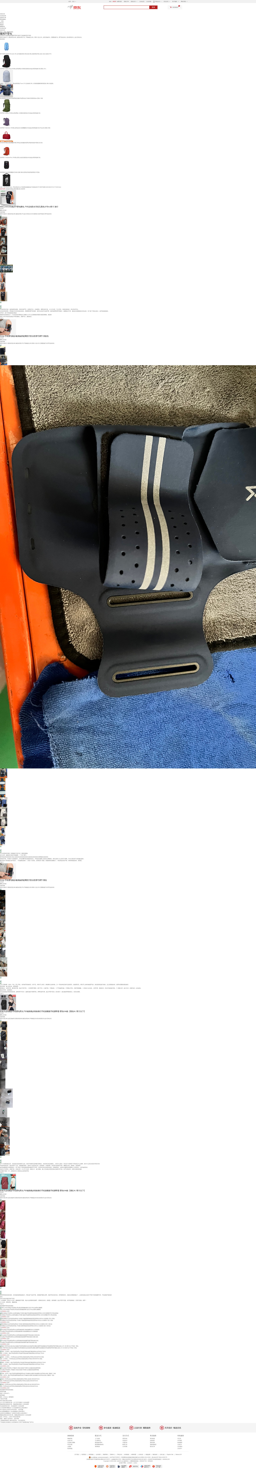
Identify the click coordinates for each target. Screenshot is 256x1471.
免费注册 (119, 1)
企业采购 (148, 1)
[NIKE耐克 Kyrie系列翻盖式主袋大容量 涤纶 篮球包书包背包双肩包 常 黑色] (6, 165)
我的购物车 (175, 7)
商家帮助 (105, 1454)
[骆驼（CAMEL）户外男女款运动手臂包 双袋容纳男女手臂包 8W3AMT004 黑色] (22, 1357)
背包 (5, 32)
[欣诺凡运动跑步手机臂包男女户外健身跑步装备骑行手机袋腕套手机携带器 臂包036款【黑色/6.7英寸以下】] (8, 1002)
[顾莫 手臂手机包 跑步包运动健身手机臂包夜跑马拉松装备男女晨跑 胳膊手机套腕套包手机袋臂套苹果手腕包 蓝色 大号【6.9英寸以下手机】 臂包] (39, 1346)
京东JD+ (180, 1448)
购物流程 (70, 1438)
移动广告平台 (30, 1422)
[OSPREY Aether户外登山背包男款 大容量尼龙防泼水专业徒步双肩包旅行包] (6, 105)
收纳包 (2, 23)
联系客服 (70, 1448)
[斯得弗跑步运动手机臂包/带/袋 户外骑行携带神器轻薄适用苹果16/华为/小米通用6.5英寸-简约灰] (26, 1324)
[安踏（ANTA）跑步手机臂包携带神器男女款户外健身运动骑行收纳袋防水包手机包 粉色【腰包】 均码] (28, 1373)
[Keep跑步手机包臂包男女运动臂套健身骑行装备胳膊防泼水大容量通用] (19, 1329)
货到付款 (124, 1438)
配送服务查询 (98, 1442)
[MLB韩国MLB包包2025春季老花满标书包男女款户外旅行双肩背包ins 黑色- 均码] (6, 91)
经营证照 (150, 1461)
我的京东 (133, 1)
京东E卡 (180, 1444)
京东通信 (180, 1446)
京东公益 (162, 1454)
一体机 (2, 21)
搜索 (153, 7)
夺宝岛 (179, 1438)
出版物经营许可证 (116, 1459)
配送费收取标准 (99, 1444)
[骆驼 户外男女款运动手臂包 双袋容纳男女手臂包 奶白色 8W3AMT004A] (20, 1384)
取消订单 (152, 1446)
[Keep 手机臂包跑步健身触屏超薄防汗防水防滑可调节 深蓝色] (8, 327)
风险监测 (148, 1454)
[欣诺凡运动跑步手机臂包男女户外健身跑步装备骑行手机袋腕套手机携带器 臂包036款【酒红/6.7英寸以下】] (8, 1181)
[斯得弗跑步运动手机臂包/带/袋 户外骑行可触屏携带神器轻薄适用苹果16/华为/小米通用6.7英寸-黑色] (27, 1318)
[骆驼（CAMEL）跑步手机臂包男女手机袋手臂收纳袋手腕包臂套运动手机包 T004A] (23, 1351)
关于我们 (76, 1454)
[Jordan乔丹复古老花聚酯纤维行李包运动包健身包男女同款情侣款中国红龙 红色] (6, 135)
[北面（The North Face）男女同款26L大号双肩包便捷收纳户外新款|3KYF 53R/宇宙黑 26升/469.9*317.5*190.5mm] (6, 179)
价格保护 (152, 1440)
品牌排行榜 (3, 17)
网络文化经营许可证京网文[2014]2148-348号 (134, 1459)
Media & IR (179, 1454)
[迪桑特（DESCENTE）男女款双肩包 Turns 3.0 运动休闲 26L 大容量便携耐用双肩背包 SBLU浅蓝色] (6, 76)
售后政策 (152, 1438)
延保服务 (180, 1442)
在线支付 (124, 1440)
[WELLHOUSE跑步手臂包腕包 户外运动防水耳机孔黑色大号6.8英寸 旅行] (8, 197)
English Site (170, 1454)
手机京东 (157, 1)
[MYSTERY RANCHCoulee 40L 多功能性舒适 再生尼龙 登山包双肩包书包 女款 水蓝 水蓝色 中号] (6, 46)
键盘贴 (2, 24)
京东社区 (140, 1454)
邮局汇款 (124, 1444)
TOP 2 (1, 862)
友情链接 (126, 1454)
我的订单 (126, 1)
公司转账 (124, 1446)
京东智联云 (8, 1422)
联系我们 (84, 1454)
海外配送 (97, 1446)
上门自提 (97, 1438)
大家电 (69, 1446)
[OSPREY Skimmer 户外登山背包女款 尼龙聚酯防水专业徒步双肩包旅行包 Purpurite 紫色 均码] (6, 120)
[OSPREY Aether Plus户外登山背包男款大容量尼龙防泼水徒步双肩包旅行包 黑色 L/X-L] (6, 61)
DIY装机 (180, 1440)
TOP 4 (1, 1172)
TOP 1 (1, 318)
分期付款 (124, 1442)
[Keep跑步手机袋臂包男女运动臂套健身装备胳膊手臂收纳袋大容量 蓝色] (20, 1335)
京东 (81, 8)
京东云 (135, 1463)
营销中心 (112, 1454)
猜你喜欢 (2, 39)
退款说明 (152, 1442)
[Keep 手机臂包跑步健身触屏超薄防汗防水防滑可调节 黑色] (8, 871)
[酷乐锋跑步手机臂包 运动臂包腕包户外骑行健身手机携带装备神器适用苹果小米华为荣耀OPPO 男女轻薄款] (29, 1313)
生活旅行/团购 (71, 1442)
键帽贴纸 (2, 26)
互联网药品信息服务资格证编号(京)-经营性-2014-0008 (135, 1457)
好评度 (4, 210)
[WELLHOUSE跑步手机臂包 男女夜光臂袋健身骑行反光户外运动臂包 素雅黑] (21, 1307)
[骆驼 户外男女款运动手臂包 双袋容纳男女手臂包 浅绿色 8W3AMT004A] (20, 1379)
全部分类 (2, 14)
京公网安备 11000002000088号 (99, 1457)
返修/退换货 (153, 1444)
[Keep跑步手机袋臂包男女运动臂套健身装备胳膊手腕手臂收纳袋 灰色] (19, 1340)
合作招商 (98, 1454)
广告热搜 (2, 1422)
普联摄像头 (3, 19)
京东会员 (142, 1)
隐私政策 (155, 1454)
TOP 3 (1, 993)
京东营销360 (14, 1422)
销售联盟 (133, 1454)
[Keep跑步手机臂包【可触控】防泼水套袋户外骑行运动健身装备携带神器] (20, 1368)
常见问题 (70, 1444)
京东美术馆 (3, 28)
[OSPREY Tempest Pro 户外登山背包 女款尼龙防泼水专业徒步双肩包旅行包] (6, 150)
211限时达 (98, 1440)
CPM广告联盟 (22, 1422)
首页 (1, 32)
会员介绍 (70, 1440)
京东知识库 (3, 15)
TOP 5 (1, 1304)
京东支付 (129, 1463)
